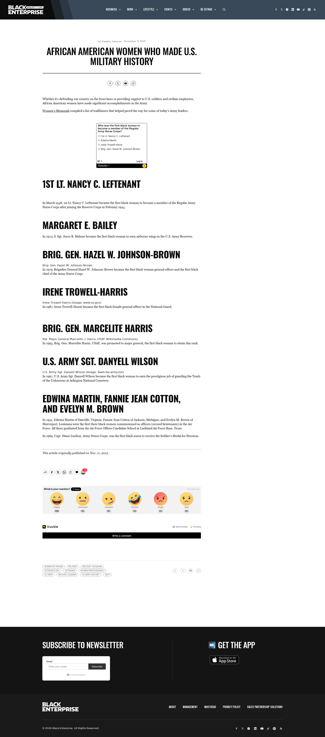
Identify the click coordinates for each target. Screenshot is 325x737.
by (110, 41)
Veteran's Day (51, 571)
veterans (70, 571)
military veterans (92, 566)
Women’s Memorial (56, 111)
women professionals (92, 571)
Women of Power (53, 566)
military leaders (67, 575)
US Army (48, 575)
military (72, 566)
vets (107, 575)
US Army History (91, 575)
